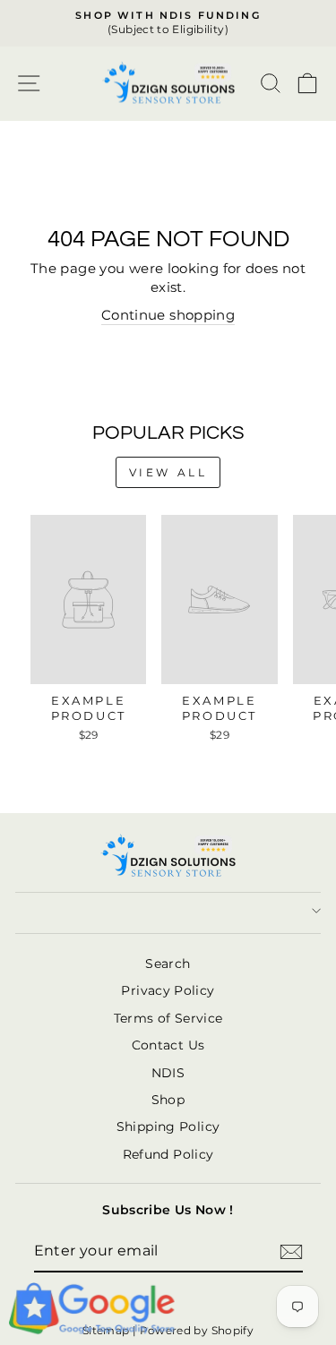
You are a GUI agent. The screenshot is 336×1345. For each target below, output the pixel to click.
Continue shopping (168, 315)
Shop (168, 1099)
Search (167, 963)
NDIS (168, 1073)
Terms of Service (168, 1018)
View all (168, 472)
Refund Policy (168, 1154)
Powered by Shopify (197, 1330)
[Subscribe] (291, 1252)
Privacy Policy (167, 990)
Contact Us (168, 1045)
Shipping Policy (168, 1126)
